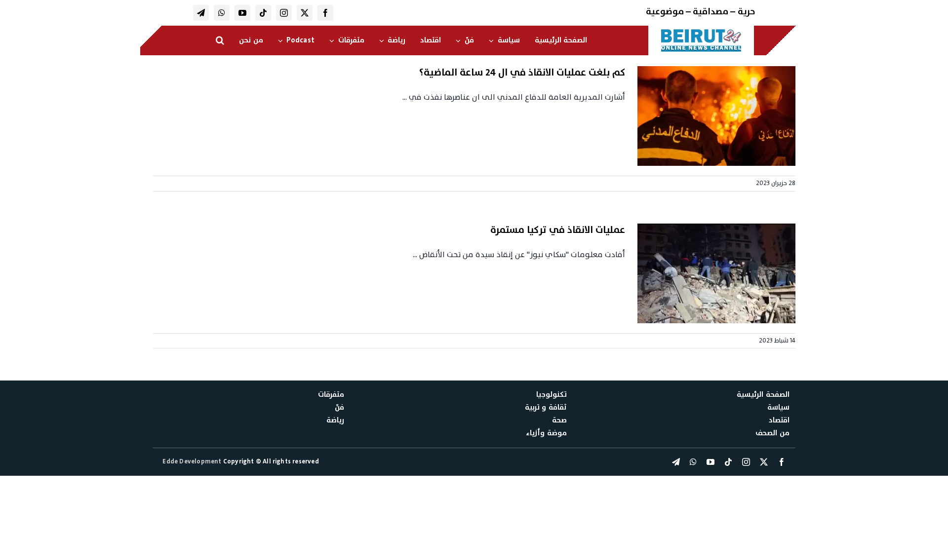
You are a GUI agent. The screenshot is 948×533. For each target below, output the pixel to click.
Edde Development (192, 461)
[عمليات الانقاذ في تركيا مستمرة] (716, 273)
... (404, 97)
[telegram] (201, 13)
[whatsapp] (222, 13)
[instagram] (284, 13)
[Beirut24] (701, 31)
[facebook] (325, 13)
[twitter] (305, 13)
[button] (220, 40)
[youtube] (242, 13)
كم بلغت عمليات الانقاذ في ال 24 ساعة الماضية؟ (522, 72)
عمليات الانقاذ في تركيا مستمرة (557, 230)
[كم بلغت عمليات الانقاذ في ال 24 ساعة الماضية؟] (716, 116)
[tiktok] (263, 13)
